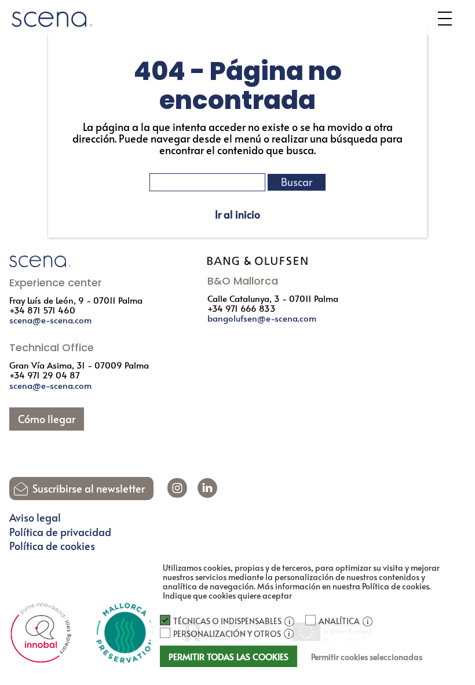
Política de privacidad (60, 532)
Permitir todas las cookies (228, 656)
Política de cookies (52, 546)
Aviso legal (35, 517)
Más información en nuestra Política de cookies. (344, 586)
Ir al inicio (237, 214)
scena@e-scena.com (50, 320)
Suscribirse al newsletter (88, 488)
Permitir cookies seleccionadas (366, 656)
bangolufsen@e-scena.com (261, 318)
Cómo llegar (46, 419)
